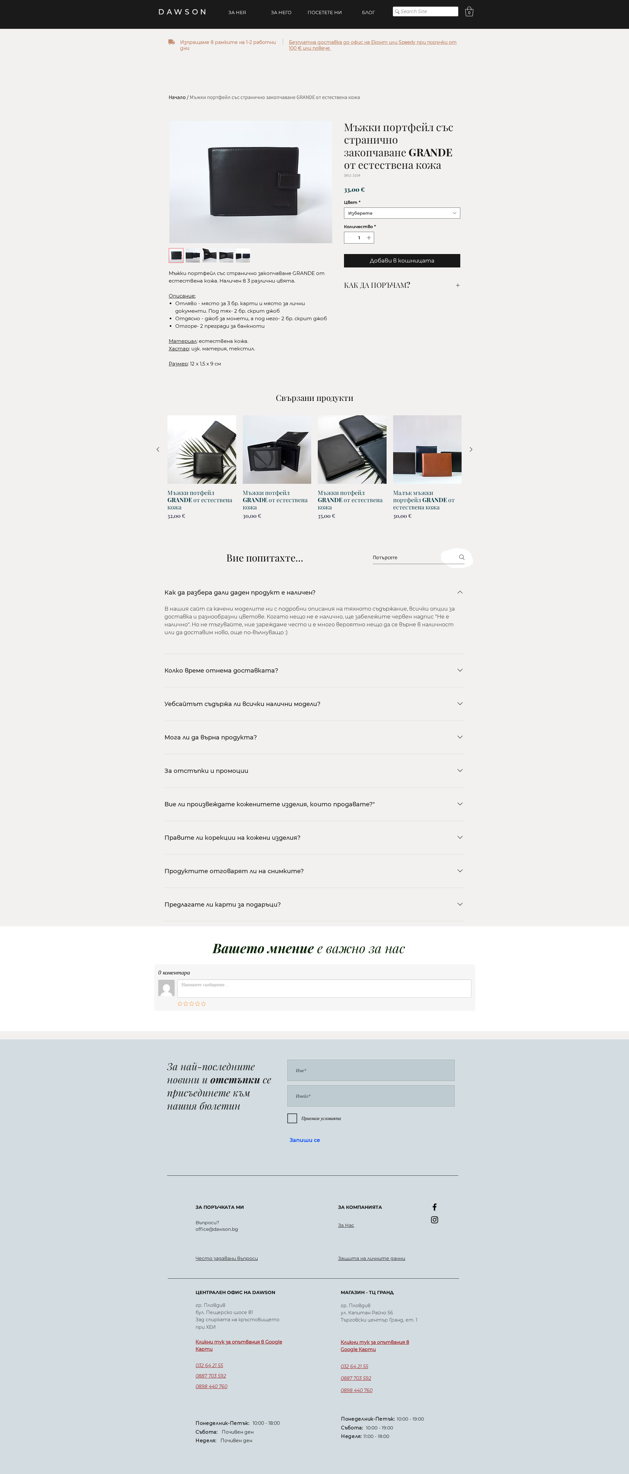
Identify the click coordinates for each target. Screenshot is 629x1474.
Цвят (352, 202)
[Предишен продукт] (158, 449)
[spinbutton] (359, 237)
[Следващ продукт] (471, 449)
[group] (314, 475)
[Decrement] (349, 237)
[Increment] (369, 237)
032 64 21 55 (209, 1365)
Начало (177, 97)
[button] (469, 11)
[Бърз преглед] (201, 449)
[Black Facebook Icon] (434, 1207)
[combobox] (402, 213)
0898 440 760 (211, 1386)
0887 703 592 (211, 1376)
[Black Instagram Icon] (434, 1220)
